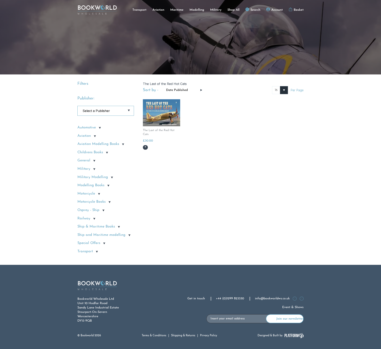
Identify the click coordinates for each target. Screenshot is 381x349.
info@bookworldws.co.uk (272, 298)
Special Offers (88, 243)
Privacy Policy (208, 335)
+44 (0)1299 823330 (230, 298)
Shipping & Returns (183, 335)
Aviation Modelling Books (98, 144)
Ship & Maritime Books (96, 226)
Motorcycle (86, 194)
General (83, 160)
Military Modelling (92, 177)
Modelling (197, 10)
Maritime (177, 10)
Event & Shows (293, 307)
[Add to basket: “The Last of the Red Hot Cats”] (145, 147)
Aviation (158, 10)
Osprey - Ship (88, 210)
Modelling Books (90, 185)
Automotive (86, 127)
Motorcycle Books (91, 202)
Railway (83, 218)
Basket (299, 10)
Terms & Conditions (154, 335)
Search (255, 10)
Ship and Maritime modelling (101, 235)
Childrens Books (90, 152)
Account (277, 10)
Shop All (233, 10)
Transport (139, 10)
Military (215, 10)
